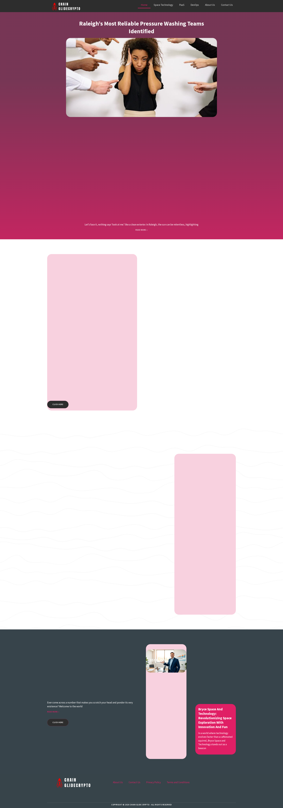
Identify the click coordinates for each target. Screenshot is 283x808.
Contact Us (227, 4)
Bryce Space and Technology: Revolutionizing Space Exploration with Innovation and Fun (215, 718)
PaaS (181, 4)
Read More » (141, 230)
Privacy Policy (153, 782)
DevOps (195, 4)
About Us (210, 4)
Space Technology (163, 4)
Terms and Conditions (178, 782)
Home (144, 4)
